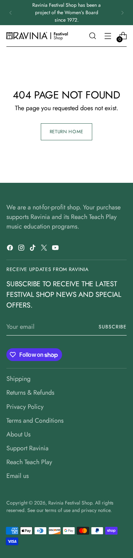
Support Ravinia (27, 448)
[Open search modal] (92, 36)
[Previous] (10, 12)
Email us (17, 475)
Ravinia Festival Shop (70, 502)
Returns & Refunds (30, 392)
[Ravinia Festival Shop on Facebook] (10, 249)
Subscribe (113, 326)
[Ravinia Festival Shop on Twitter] (44, 249)
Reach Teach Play (29, 462)
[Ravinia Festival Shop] (38, 36)
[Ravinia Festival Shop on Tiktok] (33, 249)
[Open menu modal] (107, 36)
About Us (18, 434)
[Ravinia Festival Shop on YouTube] (56, 249)
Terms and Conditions (34, 420)
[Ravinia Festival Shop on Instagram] (22, 249)
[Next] (122, 12)
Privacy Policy (25, 406)
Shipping (18, 378)
